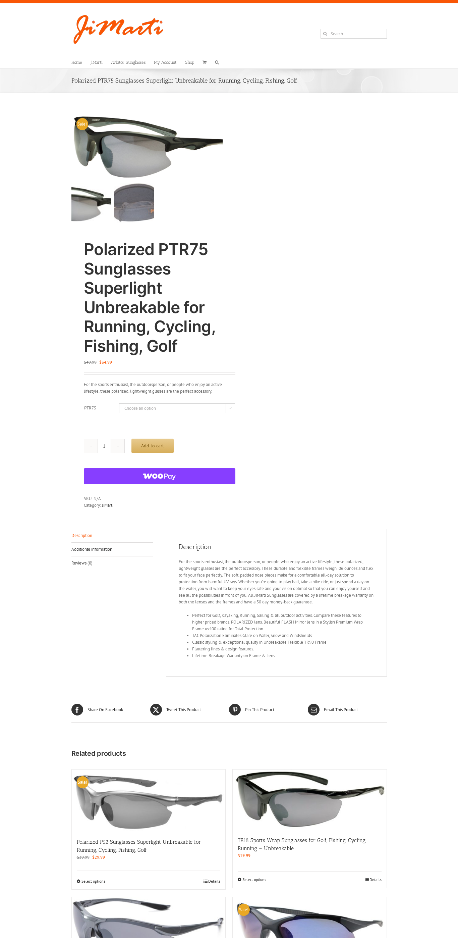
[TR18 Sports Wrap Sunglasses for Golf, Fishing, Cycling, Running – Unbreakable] (310, 800)
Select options (93, 881)
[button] (217, 61)
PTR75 (90, 408)
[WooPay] (159, 476)
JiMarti (107, 505)
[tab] (112, 536)
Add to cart (152, 446)
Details (214, 881)
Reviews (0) (82, 563)
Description (81, 535)
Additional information (91, 549)
